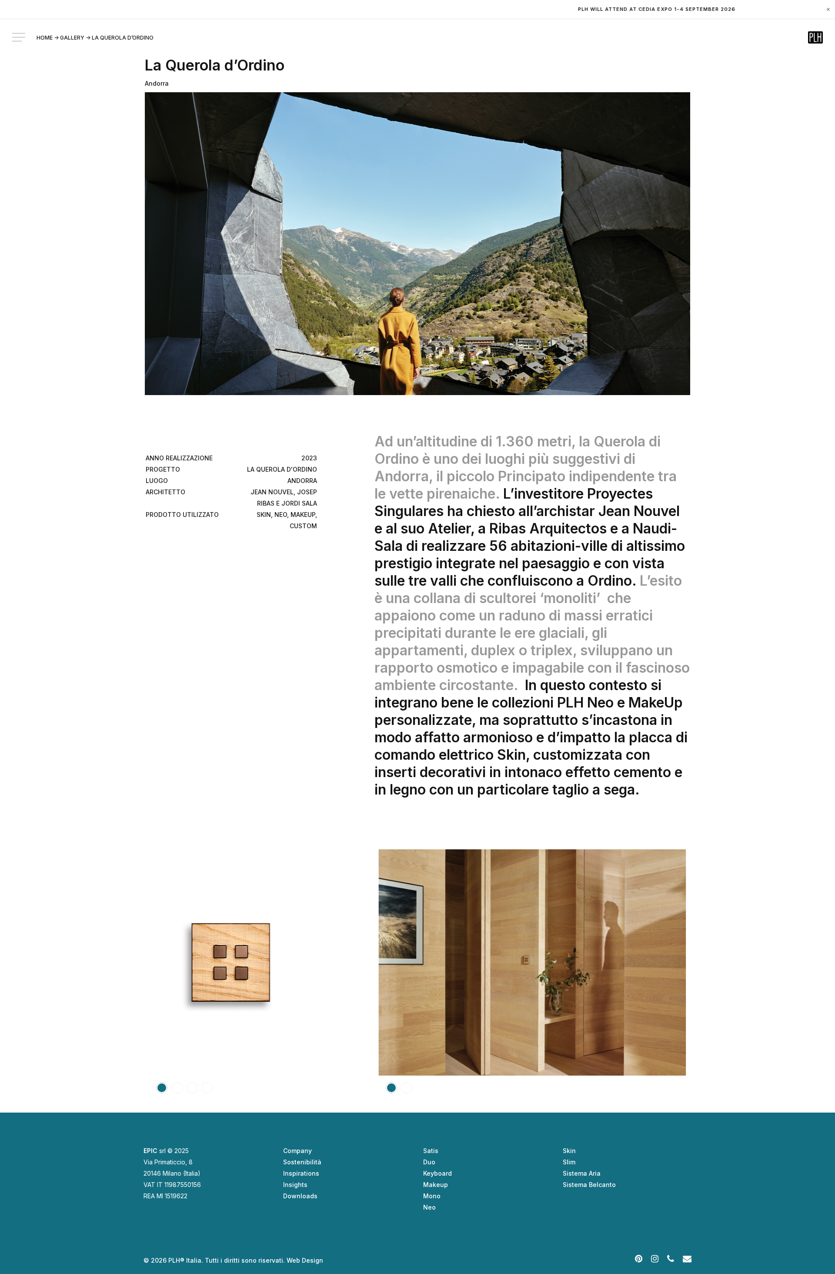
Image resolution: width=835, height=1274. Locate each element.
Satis (430, 1150)
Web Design (305, 1260)
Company (297, 1150)
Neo (429, 1207)
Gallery (72, 37)
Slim (569, 1162)
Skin (569, 1150)
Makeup (435, 1184)
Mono (432, 1196)
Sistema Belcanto (589, 1184)
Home (45, 37)
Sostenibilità (302, 1162)
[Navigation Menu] (19, 37)
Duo (429, 1162)
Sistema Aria (582, 1173)
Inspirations (301, 1173)
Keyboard (437, 1173)
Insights (295, 1184)
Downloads (300, 1196)
